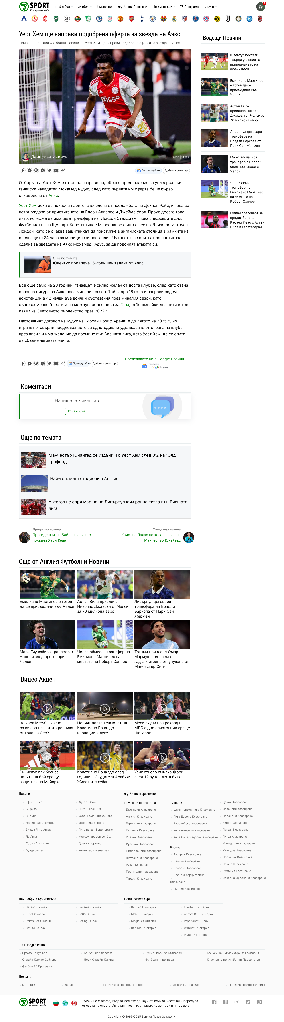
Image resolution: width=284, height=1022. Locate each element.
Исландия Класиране (238, 809)
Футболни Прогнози (132, 6)
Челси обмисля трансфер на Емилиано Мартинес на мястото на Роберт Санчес (103, 657)
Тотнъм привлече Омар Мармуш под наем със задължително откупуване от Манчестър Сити (161, 659)
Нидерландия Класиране (144, 851)
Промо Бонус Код (34, 953)
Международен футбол (95, 836)
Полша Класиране (235, 864)
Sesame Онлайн (90, 907)
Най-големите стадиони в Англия (84, 478)
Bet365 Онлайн (36, 928)
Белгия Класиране (187, 861)
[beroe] (88, 18)
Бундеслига (34, 850)
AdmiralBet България (198, 914)
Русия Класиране (138, 864)
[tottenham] (142, 18)
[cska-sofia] (34, 18)
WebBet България (196, 928)
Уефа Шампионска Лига (95, 816)
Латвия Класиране (235, 829)
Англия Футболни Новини (58, 43)
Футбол (83, 6)
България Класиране (141, 809)
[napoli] (249, 18)
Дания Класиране (235, 802)
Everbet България (196, 907)
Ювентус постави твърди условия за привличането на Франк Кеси (245, 62)
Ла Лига (31, 836)
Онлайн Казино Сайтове (39, 959)
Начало (26, 43)
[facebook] (214, 1003)
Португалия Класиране (142, 871)
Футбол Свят (88, 802)
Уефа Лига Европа (91, 822)
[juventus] (228, 18)
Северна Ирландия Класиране (244, 878)
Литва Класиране (235, 836)
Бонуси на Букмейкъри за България (233, 953)
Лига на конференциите (96, 829)
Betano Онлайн (36, 907)
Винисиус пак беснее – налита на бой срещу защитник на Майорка (41, 777)
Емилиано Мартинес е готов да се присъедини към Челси (47, 604)
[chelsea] (99, 18)
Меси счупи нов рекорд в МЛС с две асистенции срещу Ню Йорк (162, 728)
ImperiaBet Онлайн (197, 921)
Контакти (28, 984)
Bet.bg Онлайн (89, 921)
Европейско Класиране (190, 823)
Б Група (31, 809)
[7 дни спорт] (35, 6)
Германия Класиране (141, 823)
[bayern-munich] (206, 18)
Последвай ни (150, 170)
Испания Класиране (140, 830)
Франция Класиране (140, 844)
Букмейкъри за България (163, 953)
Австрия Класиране (187, 854)
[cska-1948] (45, 18)
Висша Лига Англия (39, 829)
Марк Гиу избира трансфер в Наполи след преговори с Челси (46, 657)
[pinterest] (259, 1003)
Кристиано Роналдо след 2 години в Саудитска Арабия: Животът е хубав (103, 777)
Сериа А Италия (37, 843)
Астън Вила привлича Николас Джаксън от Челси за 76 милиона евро (102, 606)
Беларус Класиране (188, 868)
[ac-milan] (260, 18)
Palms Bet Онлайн (38, 921)
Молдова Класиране (237, 850)
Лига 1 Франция (90, 809)
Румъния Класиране (237, 871)
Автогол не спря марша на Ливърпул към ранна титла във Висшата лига (118, 505)
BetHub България (143, 928)
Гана (124, 304)
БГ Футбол (62, 6)
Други (209, 6)
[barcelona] (163, 18)
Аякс (53, 195)
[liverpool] (109, 18)
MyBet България (195, 934)
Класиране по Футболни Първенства (233, 959)
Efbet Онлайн (35, 914)
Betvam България (143, 907)
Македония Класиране (239, 843)
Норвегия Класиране (237, 857)
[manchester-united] (120, 18)
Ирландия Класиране (238, 816)
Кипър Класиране (235, 822)
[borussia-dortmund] (217, 18)
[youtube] (225, 1003)
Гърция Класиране (187, 888)
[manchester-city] (152, 18)
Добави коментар (176, 170)
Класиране (104, 6)
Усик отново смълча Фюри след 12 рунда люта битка (158, 774)
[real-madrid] (174, 18)
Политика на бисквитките (247, 984)
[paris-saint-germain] (195, 18)
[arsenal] (131, 18)
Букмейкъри (163, 6)
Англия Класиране (139, 816)
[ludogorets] (56, 18)
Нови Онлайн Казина (99, 959)
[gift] (260, 6)
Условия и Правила (185, 984)
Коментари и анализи (94, 850)
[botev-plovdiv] (77, 18)
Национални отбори (40, 822)
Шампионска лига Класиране (194, 809)
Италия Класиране (139, 837)
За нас (68, 984)
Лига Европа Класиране (190, 816)
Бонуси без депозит (98, 953)
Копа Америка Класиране (192, 830)
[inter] (238, 18)
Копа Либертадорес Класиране (196, 837)
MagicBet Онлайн (143, 921)
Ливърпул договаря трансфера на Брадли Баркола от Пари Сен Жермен (154, 608)
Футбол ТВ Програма (37, 966)
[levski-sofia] (24, 18)
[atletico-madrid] (184, 18)
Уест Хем (28, 205)
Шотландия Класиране (142, 858)
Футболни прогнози (159, 959)
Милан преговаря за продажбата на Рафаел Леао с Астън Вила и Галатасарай (247, 220)
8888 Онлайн (88, 914)
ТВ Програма (189, 6)
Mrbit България (142, 914)
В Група (31, 816)
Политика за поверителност (123, 984)
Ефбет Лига (34, 802)
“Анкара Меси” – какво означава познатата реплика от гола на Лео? (46, 728)
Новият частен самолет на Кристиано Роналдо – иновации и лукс (102, 728)
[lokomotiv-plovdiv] (66, 18)
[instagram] (237, 1003)
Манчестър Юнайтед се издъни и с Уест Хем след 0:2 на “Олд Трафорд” (112, 458)
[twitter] (248, 1003)
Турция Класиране (139, 878)
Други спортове (90, 843)
